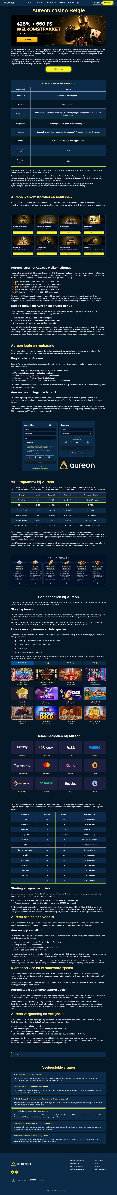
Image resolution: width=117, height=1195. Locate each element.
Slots (93, 663)
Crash (69, 663)
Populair (21, 663)
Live (45, 663)
